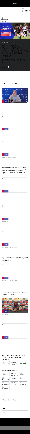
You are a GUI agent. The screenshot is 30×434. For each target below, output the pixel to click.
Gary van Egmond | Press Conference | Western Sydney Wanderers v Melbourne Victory (13, 252)
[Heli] (14, 379)
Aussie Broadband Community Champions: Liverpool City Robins (14, 225)
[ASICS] (6, 374)
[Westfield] (6, 388)
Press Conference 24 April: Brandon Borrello (15, 344)
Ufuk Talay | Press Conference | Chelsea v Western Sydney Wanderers (13, 109)
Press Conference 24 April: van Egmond (13, 318)
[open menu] (1, 15)
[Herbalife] (23, 363)
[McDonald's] (6, 383)
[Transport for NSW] (23, 383)
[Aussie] (23, 374)
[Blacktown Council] (6, 379)
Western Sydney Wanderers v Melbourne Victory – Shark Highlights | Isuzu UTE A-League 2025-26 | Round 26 (14, 286)
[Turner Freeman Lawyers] (14, 363)
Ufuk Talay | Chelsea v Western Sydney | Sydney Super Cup (13, 135)
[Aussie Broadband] (14, 374)
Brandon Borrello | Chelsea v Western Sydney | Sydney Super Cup (13, 198)
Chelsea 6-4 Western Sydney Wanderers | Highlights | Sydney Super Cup (14, 162)
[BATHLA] (6, 363)
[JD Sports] (23, 379)
